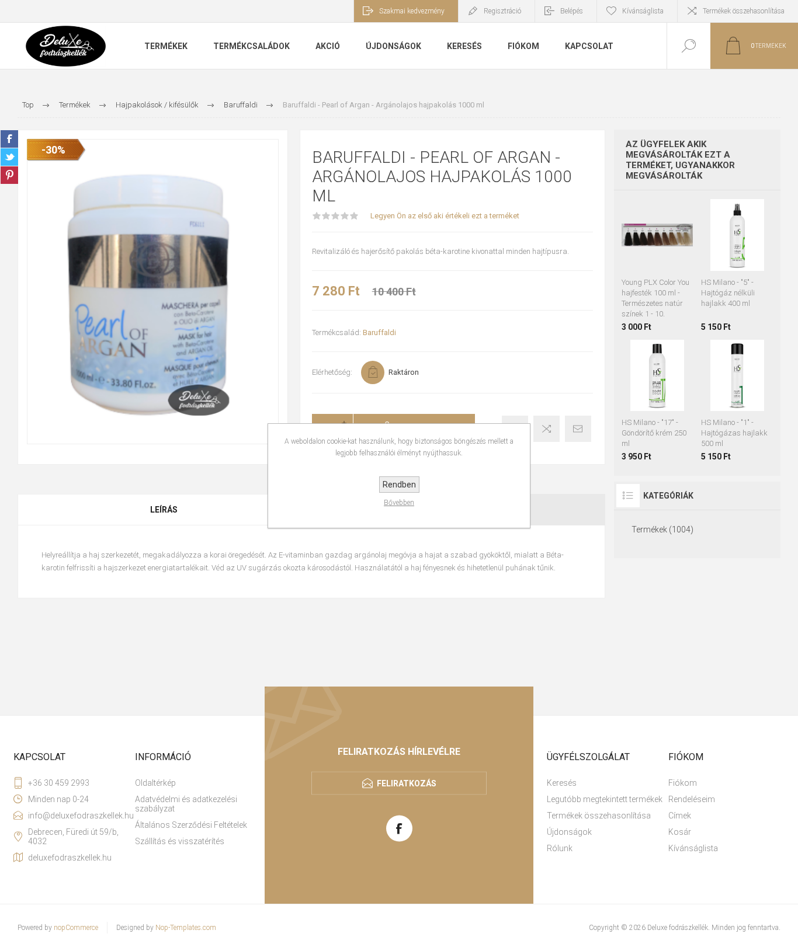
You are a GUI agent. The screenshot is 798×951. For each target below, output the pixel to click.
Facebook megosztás (9, 139)
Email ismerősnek (578, 429)
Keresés (562, 783)
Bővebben (399, 503)
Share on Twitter (9, 157)
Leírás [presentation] (164, 509)
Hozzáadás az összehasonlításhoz (670, 265)
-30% (53, 150)
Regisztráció (502, 11)
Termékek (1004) (662, 529)
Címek (679, 815)
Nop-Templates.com (185, 928)
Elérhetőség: (332, 372)
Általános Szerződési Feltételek (191, 825)
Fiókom (682, 783)
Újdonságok (569, 832)
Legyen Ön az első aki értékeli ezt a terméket (444, 215)
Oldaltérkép (155, 783)
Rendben (399, 484)
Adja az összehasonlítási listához (546, 429)
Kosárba (669, 241)
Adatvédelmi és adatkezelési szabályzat (186, 804)
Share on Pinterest (9, 175)
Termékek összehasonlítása (744, 11)
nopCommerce (76, 928)
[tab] (164, 509)
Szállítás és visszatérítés (179, 841)
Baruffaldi (379, 332)
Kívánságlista (693, 848)
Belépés (571, 11)
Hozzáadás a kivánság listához (643, 265)
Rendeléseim (691, 799)
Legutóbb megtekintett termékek (604, 799)
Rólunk (560, 848)
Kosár (679, 832)
